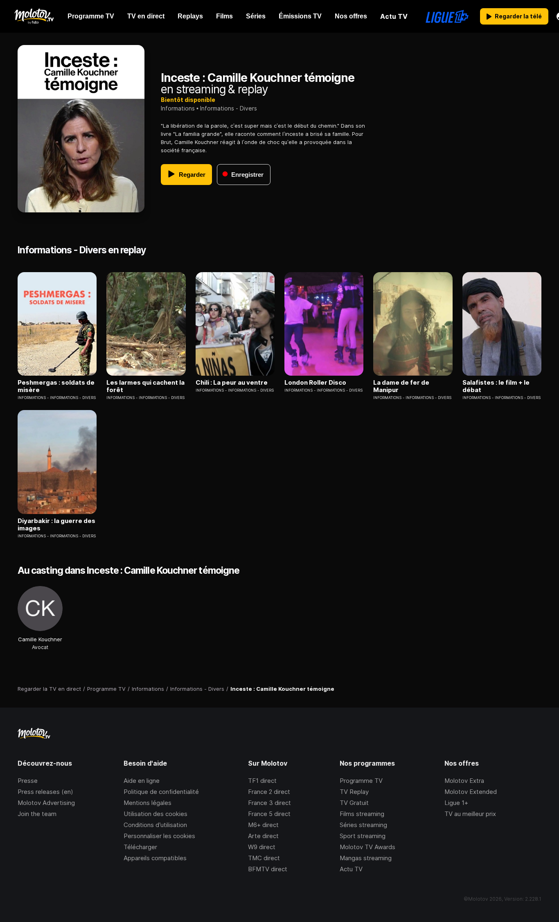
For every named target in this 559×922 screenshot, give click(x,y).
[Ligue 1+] (447, 16)
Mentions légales (147, 803)
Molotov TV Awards (367, 847)
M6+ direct (263, 825)
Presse (28, 780)
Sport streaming (362, 836)
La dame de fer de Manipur (401, 386)
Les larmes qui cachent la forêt (145, 386)
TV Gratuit (354, 803)
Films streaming (362, 814)
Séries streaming (363, 825)
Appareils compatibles (155, 858)
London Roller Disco (315, 382)
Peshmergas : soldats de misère (56, 386)
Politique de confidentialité (161, 792)
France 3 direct (269, 803)
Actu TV (351, 869)
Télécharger (140, 847)
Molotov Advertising (46, 803)
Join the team (37, 814)
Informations (178, 108)
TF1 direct (262, 780)
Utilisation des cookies (155, 814)
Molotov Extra (464, 780)
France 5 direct (269, 814)
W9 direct (261, 847)
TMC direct (264, 858)
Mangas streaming (366, 858)
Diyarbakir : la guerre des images (56, 524)
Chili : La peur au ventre (232, 382)
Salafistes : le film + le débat (496, 386)
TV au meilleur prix (470, 814)
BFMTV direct (267, 869)
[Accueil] (33, 16)
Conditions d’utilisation (155, 825)
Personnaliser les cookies (159, 836)
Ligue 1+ (456, 803)
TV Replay (354, 792)
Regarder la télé (518, 16)
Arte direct (263, 836)
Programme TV (361, 780)
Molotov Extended (470, 792)
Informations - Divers (228, 108)
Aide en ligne (142, 780)
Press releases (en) (45, 792)
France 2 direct (269, 792)
